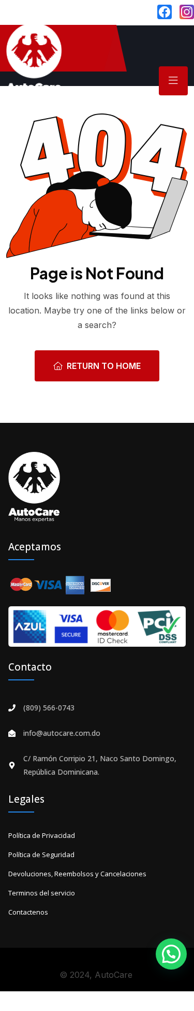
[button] (171, 954)
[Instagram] (187, 12)
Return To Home (104, 366)
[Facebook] (164, 12)
